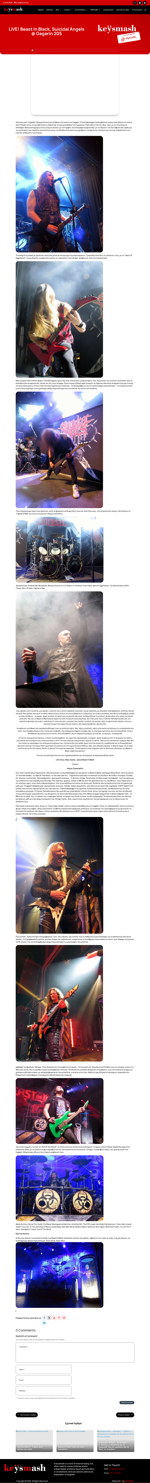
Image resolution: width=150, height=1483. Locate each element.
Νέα (57, 10)
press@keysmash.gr (116, 1469)
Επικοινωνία (137, 10)
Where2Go (94, 10)
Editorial (49, 10)
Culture (67, 10)
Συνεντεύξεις (80, 10)
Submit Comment (127, 1402)
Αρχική (40, 10)
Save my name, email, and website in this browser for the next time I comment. (46, 1398)
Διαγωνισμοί (108, 10)
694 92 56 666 (115, 1473)
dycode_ (129, 1481)
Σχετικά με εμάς (122, 10)
